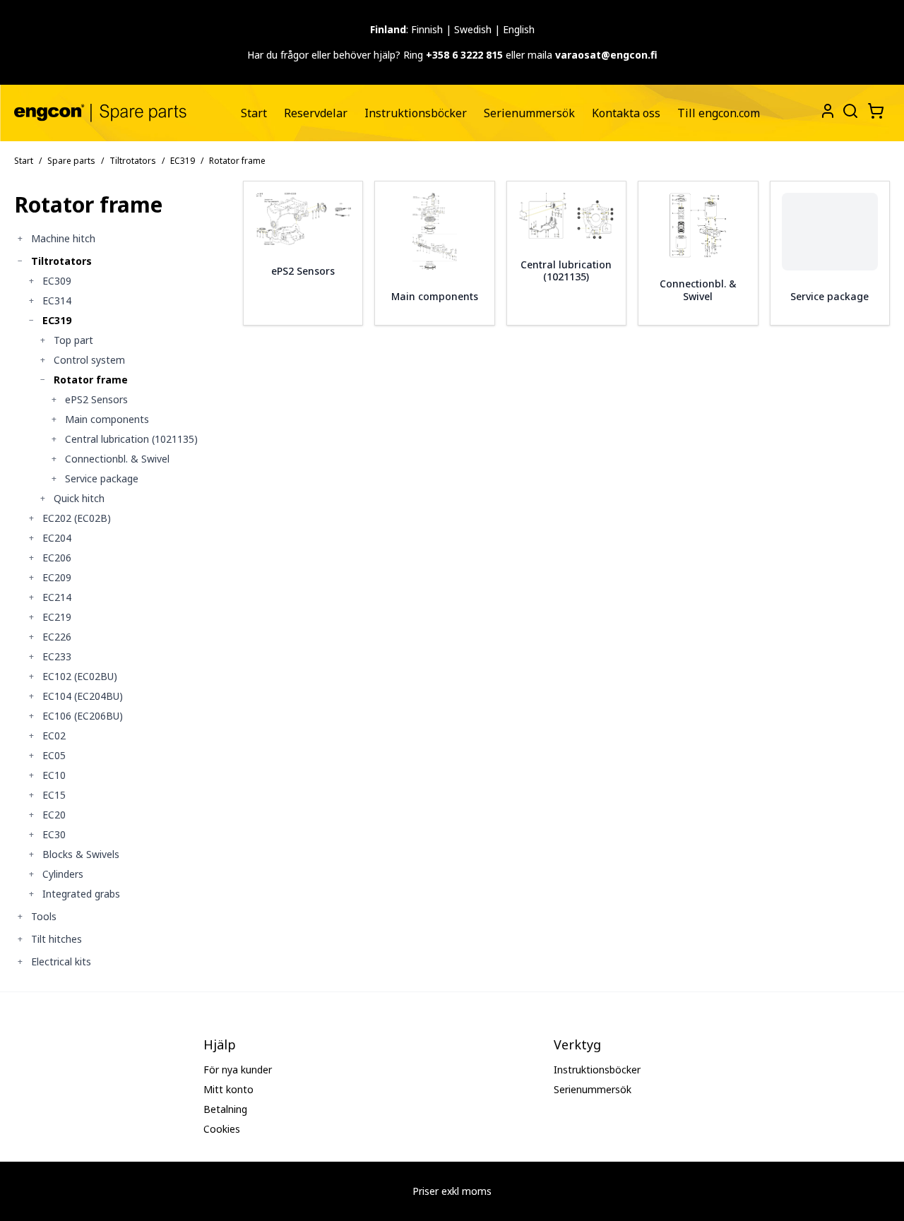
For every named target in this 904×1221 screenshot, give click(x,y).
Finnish (427, 29)
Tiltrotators (132, 161)
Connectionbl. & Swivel (117, 458)
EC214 (56, 597)
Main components (107, 419)
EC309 (56, 280)
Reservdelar (315, 113)
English (519, 29)
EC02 (54, 735)
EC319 (182, 161)
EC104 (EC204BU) (82, 696)
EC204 (56, 537)
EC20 (54, 814)
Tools (43, 916)
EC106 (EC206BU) (82, 715)
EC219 (56, 617)
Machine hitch (63, 238)
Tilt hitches (56, 939)
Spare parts (71, 161)
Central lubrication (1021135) (131, 439)
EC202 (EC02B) (76, 518)
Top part (73, 340)
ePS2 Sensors (96, 399)
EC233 (56, 656)
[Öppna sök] (849, 109)
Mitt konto (228, 1089)
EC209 (56, 577)
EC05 (54, 755)
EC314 (56, 300)
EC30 (54, 834)
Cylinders (62, 874)
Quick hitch (79, 498)
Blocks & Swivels (80, 854)
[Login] (827, 110)
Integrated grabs (81, 893)
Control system (89, 360)
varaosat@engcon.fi (606, 54)
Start (254, 113)
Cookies (221, 1129)
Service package (101, 478)
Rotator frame (91, 379)
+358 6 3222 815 (464, 54)
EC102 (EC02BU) (79, 676)
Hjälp (219, 1044)
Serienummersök (529, 113)
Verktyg (577, 1044)
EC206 (56, 557)
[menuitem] (253, 113)
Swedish (473, 29)
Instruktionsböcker (415, 113)
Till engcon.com (718, 113)
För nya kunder (237, 1069)
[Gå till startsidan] (100, 112)
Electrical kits (61, 961)
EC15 (54, 795)
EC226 (56, 636)
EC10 (54, 775)
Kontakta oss (626, 113)
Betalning (225, 1109)
